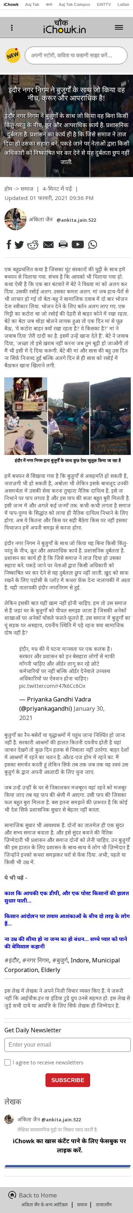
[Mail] (48, 244)
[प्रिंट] (63, 244)
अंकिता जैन (29, 1119)
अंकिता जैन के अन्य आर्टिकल (44, 1205)
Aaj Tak (32, 4)
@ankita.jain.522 (76, 220)
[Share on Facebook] (8, 244)
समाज (27, 188)
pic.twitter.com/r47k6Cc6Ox (52, 685)
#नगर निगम (35, 960)
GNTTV (104, 4)
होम (8, 188)
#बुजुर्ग (60, 960)
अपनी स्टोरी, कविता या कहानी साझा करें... (71, 55)
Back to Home (38, 1195)
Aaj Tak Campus (74, 4)
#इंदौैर (11, 960)
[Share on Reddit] (32, 244)
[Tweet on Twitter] (19, 244)
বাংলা (49, 4)
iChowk (11, 4)
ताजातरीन (104, 1205)
